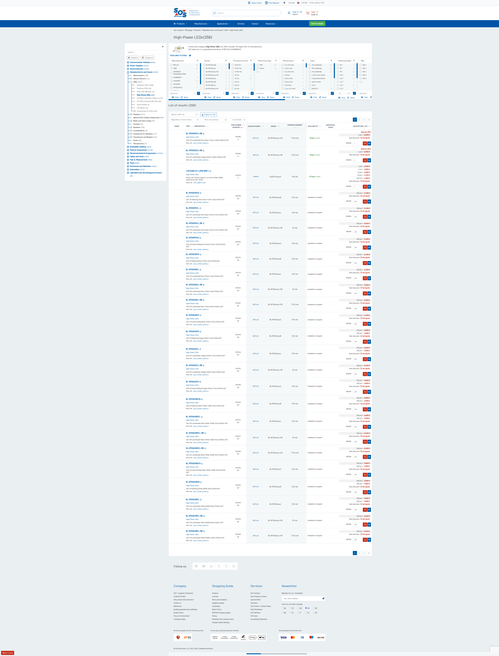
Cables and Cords (139, 156)
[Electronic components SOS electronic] (187, 12)
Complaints (216, 606)
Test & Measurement (141, 159)
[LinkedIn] (211, 566)
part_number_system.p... (201, 143)
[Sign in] (289, 14)
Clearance (254, 603)
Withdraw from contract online (223, 619)
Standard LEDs (145, 85)
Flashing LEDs (144, 88)
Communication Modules (142, 62)
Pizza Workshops (256, 609)
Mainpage (188, 30)
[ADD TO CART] (365, 143)
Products (197, 30)
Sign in (296, 12)
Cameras (138, 124)
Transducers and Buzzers (145, 137)
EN (308, 608)
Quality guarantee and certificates (185, 609)
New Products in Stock (258, 596)
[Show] (369, 143)
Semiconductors (139, 68)
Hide (177, 97)
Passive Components (141, 150)
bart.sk (210, 648)
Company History (180, 619)
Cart (313, 12)
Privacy (214, 616)
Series (273, 126)
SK (284, 608)
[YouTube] (203, 566)
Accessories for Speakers (145, 133)
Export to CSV (209, 114)
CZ (292, 608)
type (188, 126)
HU (300, 608)
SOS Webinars (255, 613)
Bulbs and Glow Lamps (144, 120)
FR (316, 613)
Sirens (137, 140)
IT (300, 613)
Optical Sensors (141, 78)
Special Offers (255, 600)
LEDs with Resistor (146, 91)
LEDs (226, 30)
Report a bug (7, 653)
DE (316, 608)
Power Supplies (139, 65)
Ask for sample (317, 23)
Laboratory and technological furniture (146, 174)
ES (308, 613)
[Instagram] (226, 566)
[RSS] (234, 566)
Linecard (215, 596)
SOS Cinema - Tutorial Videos (261, 606)
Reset (186, 97)
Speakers (138, 127)
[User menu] (300, 12)
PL (292, 613)
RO (284, 613)
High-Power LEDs (145, 95)
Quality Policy (178, 613)
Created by (202, 648)
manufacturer (254, 126)
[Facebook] (196, 566)
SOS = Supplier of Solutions (183, 593)
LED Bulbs (142, 107)
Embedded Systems (140, 146)
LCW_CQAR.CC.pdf (199, 183)
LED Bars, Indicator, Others (150, 98)
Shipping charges (218, 603)
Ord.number (236, 125)
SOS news (254, 616)
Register (295, 14)
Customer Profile (179, 596)
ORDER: (349, 143)
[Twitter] (218, 566)
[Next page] (369, 120)
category (236, 127)
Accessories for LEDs (147, 111)
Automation (137, 169)
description (200, 126)
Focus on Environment (181, 616)
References (178, 606)
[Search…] (214, 13)
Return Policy (216, 609)
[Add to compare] (203, 133)
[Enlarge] (197, 60)
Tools (134, 163)
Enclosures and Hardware (143, 166)
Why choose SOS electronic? (184, 600)
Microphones (140, 143)
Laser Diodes (143, 104)
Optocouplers (140, 75)
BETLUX (256, 138)
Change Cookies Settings (220, 622)
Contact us (177, 603)
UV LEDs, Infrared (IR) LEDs (149, 101)
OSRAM (256, 176)
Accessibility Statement (259, 619)
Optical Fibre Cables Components (148, 117)
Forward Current (294, 125)
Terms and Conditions (219, 600)
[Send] (198, 93)
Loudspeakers (140, 130)
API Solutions (255, 593)
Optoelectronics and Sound (212, 30)
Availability (313, 126)
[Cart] (307, 12)
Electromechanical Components (146, 153)
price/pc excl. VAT (360, 126)
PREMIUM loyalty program (221, 613)
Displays (139, 114)
